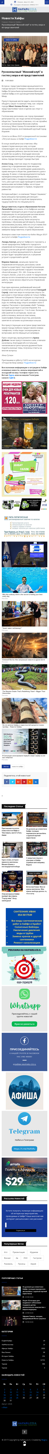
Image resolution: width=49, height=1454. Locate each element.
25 (17, 1398)
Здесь (12, 375)
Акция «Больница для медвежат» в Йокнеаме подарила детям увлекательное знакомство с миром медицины (34, 1305)
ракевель (8, 1264)
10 (11, 1392)
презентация (19, 1252)
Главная (5, 22)
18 (17, 1395)
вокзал (7, 1258)
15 (44, 1392)
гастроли (37, 1258)
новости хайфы (17, 766)
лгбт (25, 1258)
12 (24, 1392)
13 (31, 1392)
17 (11, 1395)
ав (17, 1258)
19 (24, 1395)
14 (37, 1392)
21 (37, 1395)
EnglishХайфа (23, 1341)
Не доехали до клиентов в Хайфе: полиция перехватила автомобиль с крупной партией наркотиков (36, 833)
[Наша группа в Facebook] (24, 1432)
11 (17, 1392)
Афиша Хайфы (23, 1348)
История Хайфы (23, 1356)
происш (21, 1264)
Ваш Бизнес (23, 1352)
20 (31, 1395)
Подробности (30, 139)
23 (5, 1398)
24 (11, 1398)
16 (5, 1395)
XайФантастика (23, 1344)
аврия (33, 1264)
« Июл (4, 1407)
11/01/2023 (9, 80)
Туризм (23, 1364)
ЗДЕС (11, 378)
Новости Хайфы (15, 22)
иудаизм (34, 1252)
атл (5, 1252)
